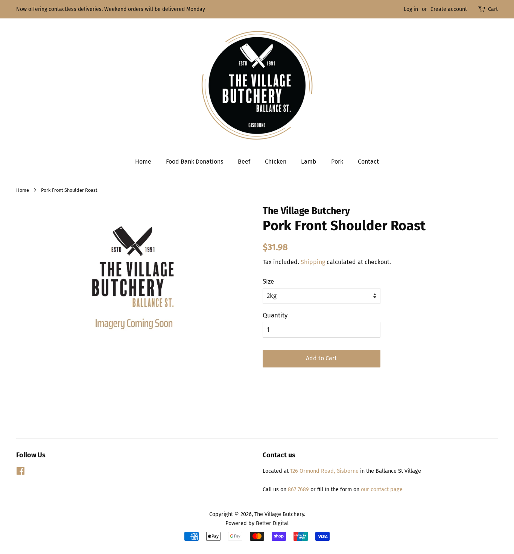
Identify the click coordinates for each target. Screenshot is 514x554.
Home (143, 161)
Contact (368, 161)
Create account (448, 9)
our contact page (381, 489)
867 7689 (298, 489)
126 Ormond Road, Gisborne (324, 470)
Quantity (275, 315)
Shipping (313, 262)
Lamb (308, 161)
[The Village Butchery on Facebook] (20, 472)
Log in (411, 9)
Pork (337, 161)
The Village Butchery (279, 514)
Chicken (275, 161)
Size (268, 281)
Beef (244, 161)
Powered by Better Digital (257, 523)
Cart (493, 9)
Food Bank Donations (194, 161)
